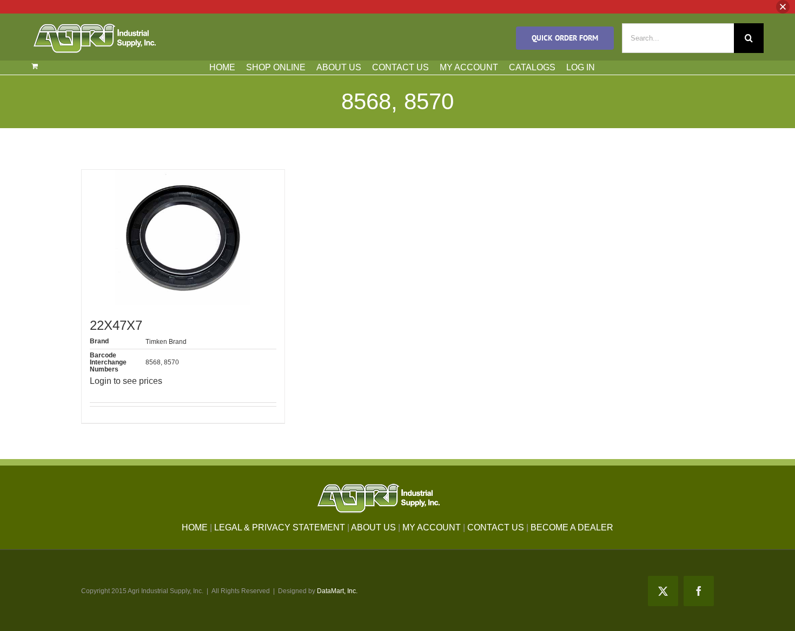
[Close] (783, 7)
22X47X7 (116, 325)
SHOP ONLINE (276, 67)
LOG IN (580, 67)
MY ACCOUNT (469, 67)
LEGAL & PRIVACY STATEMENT (279, 527)
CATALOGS (532, 67)
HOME (222, 67)
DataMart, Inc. (337, 591)
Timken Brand (166, 342)
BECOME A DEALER (572, 527)
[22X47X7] (183, 237)
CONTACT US (400, 67)
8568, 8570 (162, 362)
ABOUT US (338, 67)
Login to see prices (126, 381)
